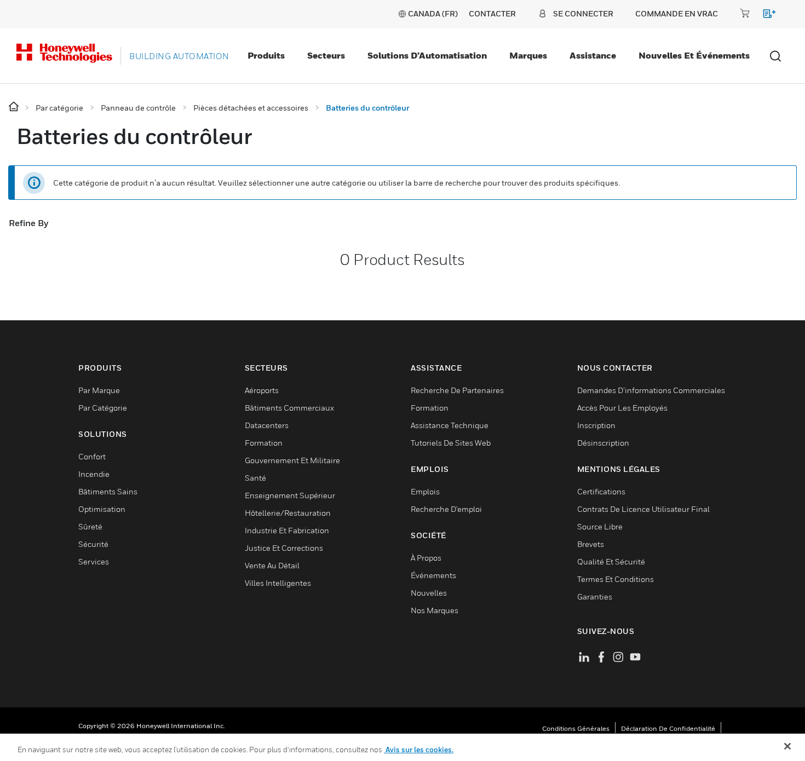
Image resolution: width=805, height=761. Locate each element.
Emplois (425, 491)
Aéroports (262, 390)
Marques (528, 55)
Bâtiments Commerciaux (289, 407)
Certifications (601, 491)
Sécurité (93, 544)
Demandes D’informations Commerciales (651, 390)
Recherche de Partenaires (457, 390)
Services (93, 561)
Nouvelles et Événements (694, 55)
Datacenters (267, 425)
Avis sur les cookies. (418, 749)
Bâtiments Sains (107, 491)
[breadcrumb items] (14, 107)
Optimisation (101, 509)
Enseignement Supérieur (290, 495)
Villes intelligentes (278, 582)
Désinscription (603, 442)
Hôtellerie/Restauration (288, 512)
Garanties (594, 596)
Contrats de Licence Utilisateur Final (643, 509)
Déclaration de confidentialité (668, 728)
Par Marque (99, 390)
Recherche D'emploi (446, 509)
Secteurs (326, 55)
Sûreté (90, 526)
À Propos (426, 557)
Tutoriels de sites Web (451, 442)
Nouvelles (429, 592)
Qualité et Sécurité (611, 561)
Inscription (596, 425)
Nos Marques (434, 610)
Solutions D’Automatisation (427, 55)
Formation (264, 442)
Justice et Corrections (284, 547)
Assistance (593, 55)
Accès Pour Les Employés (622, 407)
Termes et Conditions (615, 579)
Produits (266, 55)
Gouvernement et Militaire (292, 460)
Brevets (590, 544)
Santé (255, 477)
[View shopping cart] (764, 15)
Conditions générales (576, 728)
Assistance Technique (449, 425)
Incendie (94, 473)
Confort (92, 456)
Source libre (600, 526)
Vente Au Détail (272, 565)
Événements (433, 575)
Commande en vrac (676, 13)
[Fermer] (787, 746)
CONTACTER (492, 13)
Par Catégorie (102, 407)
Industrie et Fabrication (287, 530)
